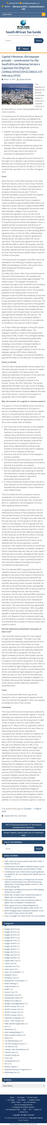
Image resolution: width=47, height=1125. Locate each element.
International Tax (11, 995)
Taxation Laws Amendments (15, 1049)
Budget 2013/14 (10, 929)
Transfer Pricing (10, 1055)
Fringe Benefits (10, 986)
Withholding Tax (10, 1072)
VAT (6, 1064)
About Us (37, 1109)
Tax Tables (22, 1100)
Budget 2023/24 (10, 955)
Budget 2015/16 (10, 935)
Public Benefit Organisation (15, 1024)
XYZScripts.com (32, 1124)
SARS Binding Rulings (12, 1032)
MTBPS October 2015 (13, 1012)
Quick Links (7, 14)
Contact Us (24, 1112)
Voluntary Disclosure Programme (17, 1069)
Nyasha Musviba (25, 79)
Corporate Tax (10, 966)
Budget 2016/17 (10, 938)
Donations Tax (10, 978)
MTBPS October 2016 (13, 1015)
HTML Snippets (14, 1124)
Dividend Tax (9, 975)
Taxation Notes (34, 1100)
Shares (7, 1038)
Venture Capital (10, 1067)
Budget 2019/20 (10, 946)
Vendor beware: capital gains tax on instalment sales (24, 834)
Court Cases (22, 816)
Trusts (7, 1058)
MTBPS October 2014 (13, 1009)
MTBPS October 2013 (13, 1006)
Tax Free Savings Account (14, 1044)
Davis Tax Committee (13, 972)
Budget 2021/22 (10, 952)
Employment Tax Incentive (14, 981)
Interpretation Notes (12, 998)
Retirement (9, 1029)
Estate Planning (10, 983)
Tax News (21, 1097)
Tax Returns (9, 1046)
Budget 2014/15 (10, 932)
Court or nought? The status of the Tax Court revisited (25, 916)
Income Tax (9, 992)
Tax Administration (11, 1041)
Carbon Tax (9, 963)
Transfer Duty (10, 1052)
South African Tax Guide (23, 32)
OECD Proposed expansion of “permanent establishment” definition (23, 826)
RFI (30, 1109)
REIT (6, 1026)
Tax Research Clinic (13, 1109)
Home (12, 1097)
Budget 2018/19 (10, 943)
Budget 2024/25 (10, 958)
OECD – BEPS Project (13, 1021)
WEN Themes (23, 1120)
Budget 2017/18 (10, 940)
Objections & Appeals (13, 1018)
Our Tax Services (29, 1102)
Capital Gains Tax (10, 816)
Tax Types (11, 1100)
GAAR (7, 989)
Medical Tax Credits (12, 1001)
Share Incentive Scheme (13, 1035)
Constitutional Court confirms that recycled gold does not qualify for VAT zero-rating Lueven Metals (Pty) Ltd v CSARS (25, 874)
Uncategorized (10, 1061)
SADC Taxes (16, 1102)
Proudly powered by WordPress (16, 1118)
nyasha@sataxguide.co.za (30, 3)
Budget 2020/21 (10, 949)
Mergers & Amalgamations (15, 1003)
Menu (26, 49)
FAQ (24, 1109)
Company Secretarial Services (23, 1107)
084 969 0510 (13, 3)
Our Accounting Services (24, 1105)
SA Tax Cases (32, 1097)
